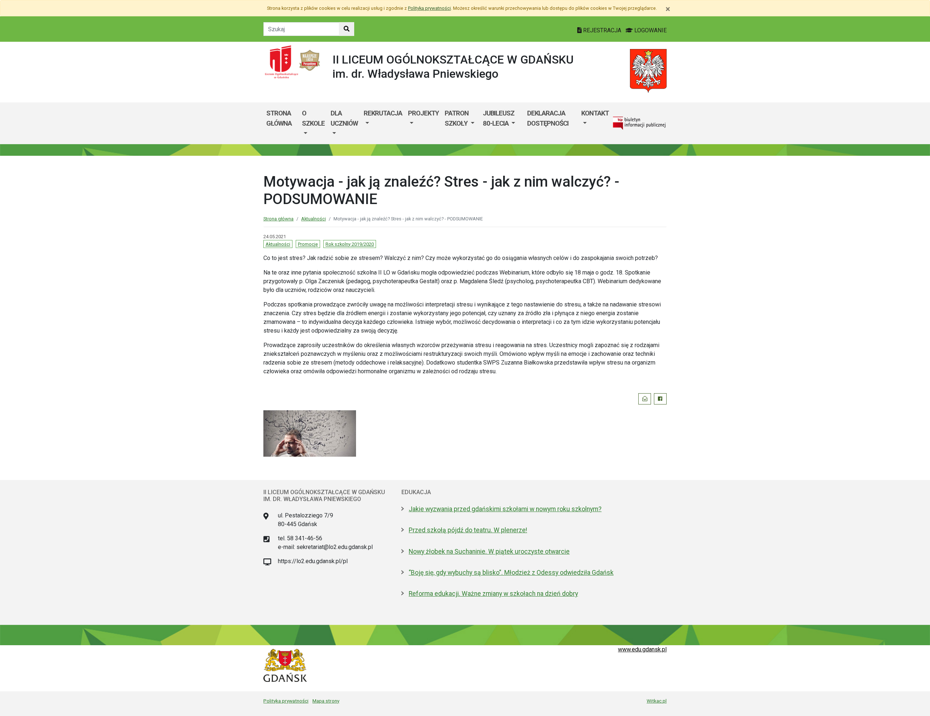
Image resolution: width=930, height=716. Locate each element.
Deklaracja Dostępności (548, 118)
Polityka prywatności (285, 701)
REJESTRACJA (602, 30)
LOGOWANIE (650, 30)
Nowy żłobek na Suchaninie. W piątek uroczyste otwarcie (489, 551)
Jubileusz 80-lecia (498, 118)
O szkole (313, 118)
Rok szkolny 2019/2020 (350, 244)
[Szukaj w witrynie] (346, 29)
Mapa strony (325, 701)
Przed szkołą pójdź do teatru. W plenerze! (468, 530)
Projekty (423, 113)
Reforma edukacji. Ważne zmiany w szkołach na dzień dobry (493, 593)
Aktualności (313, 218)
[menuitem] (313, 123)
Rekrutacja (383, 113)
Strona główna (279, 118)
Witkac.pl (657, 701)
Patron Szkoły (457, 118)
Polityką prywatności (429, 8)
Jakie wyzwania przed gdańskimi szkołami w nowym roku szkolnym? (505, 509)
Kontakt (595, 113)
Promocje (308, 244)
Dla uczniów (344, 118)
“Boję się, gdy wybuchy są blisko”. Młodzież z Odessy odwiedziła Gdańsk (511, 572)
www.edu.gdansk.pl (642, 649)
